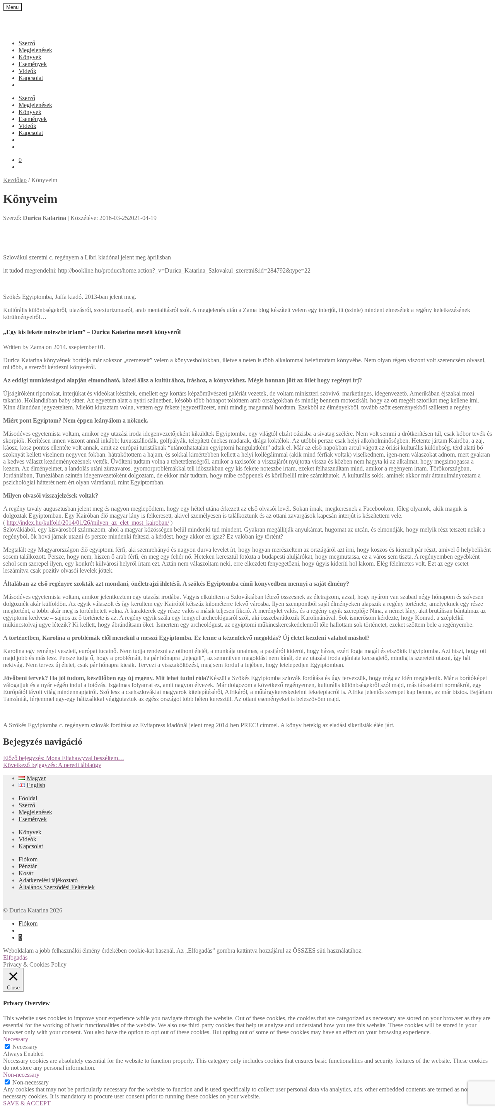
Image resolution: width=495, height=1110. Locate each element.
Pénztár (28, 866)
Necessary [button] (15, 1039)
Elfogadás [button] (15, 957)
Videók (27, 71)
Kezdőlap (15, 180)
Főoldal (28, 798)
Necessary (25, 1047)
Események (33, 64)
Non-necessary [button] (21, 1074)
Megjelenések (35, 50)
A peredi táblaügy (52, 765)
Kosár (26, 873)
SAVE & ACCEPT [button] (27, 1103)
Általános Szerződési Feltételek (57, 887)
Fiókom (28, 859)
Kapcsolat (31, 78)
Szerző (27, 43)
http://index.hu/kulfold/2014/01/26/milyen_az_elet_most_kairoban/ (88, 522)
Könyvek (30, 57)
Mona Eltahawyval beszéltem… (63, 758)
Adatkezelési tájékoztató (48, 880)
